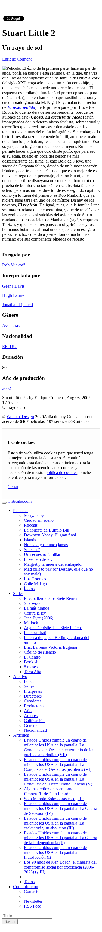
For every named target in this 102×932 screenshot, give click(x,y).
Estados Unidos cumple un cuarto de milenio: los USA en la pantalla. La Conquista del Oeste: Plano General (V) (58, 779)
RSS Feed (32, 906)
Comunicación (25, 886)
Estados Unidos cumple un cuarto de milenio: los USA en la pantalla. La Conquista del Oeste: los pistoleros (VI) (57, 764)
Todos (29, 881)
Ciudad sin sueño (39, 520)
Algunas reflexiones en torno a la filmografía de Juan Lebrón (52, 791)
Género (30, 725)
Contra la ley (35, 613)
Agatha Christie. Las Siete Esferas (53, 627)
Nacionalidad (35, 730)
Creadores (32, 701)
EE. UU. (9, 346)
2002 (6, 388)
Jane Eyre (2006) (38, 618)
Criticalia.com (20, 501)
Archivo (20, 676)
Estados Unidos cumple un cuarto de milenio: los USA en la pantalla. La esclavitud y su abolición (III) (55, 823)
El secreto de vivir (39, 559)
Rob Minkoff (13, 265)
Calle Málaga (35, 583)
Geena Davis (13, 286)
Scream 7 (32, 549)
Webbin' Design (20, 416)
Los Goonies (35, 579)
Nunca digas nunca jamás (46, 544)
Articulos (21, 735)
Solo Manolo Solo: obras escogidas (54, 798)
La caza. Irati (35, 632)
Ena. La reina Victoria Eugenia (50, 647)
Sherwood (33, 603)
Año (28, 710)
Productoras (34, 706)
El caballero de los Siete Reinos (51, 598)
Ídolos (29, 588)
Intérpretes (33, 691)
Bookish (31, 662)
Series (18, 593)
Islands (30, 539)
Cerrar (13, 486)
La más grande (36, 608)
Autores (31, 715)
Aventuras (11, 325)
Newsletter (33, 901)
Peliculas (20, 510)
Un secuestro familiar (42, 554)
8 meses (31, 666)
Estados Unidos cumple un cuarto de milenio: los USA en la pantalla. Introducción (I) (55, 852)
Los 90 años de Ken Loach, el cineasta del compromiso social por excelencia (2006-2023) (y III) (60, 867)
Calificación (34, 720)
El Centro (32, 657)
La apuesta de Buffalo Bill (46, 530)
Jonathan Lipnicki (17, 304)
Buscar (10, 922)
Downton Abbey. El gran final (50, 535)
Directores (33, 696)
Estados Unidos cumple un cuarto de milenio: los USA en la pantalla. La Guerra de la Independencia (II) (60, 838)
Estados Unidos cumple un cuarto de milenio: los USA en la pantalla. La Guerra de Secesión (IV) (60, 808)
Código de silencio (40, 652)
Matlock (31, 623)
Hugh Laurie (13, 295)
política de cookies (61, 472)
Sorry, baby (34, 515)
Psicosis (31, 525)
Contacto (31, 891)
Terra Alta (32, 671)
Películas (31, 681)
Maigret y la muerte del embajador (53, 564)
